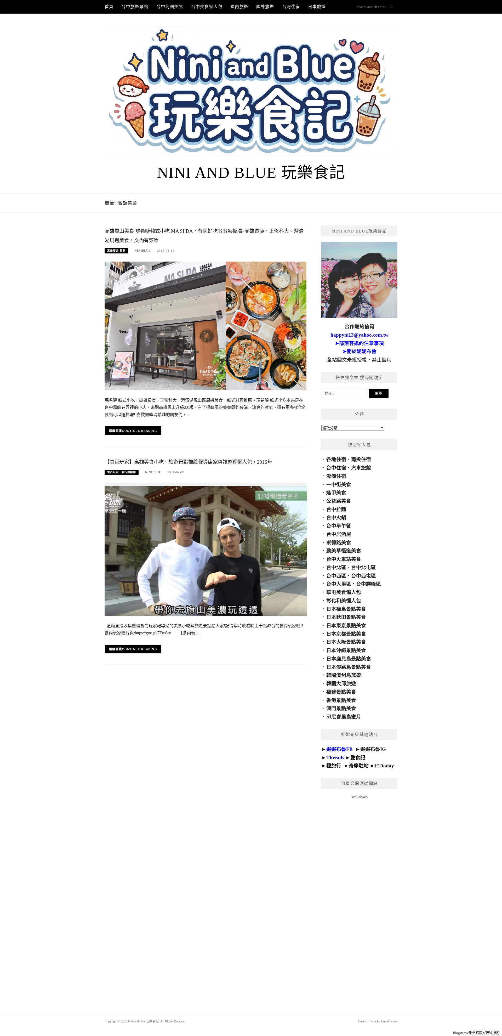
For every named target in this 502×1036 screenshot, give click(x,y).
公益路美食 (338, 501)
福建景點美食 (341, 692)
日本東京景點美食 (346, 625)
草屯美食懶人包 (343, 592)
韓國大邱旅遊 (341, 683)
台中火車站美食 (343, 559)
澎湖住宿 (336, 476)
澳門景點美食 (341, 708)
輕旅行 (333, 765)
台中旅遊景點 (134, 6)
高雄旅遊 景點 (116, 250)
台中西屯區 (363, 576)
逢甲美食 (336, 492)
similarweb (359, 797)
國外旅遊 (265, 6)
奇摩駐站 (359, 765)
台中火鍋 (336, 517)
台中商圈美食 (169, 6)
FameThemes (389, 1021)
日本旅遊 (317, 6)
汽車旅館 (361, 468)
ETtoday (384, 765)
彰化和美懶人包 (343, 600)
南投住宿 (361, 459)
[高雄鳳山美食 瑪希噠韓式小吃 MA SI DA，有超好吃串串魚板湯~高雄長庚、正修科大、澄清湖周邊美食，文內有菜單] (206, 325)
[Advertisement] (359, 899)
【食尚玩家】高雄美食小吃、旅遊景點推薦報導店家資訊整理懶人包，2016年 (188, 462)
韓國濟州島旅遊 (343, 675)
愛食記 (357, 757)
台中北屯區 (363, 567)
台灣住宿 (291, 6)
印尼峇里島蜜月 (343, 717)
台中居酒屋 (338, 534)
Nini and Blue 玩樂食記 (251, 172)
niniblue (143, 250)
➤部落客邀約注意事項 (359, 343)
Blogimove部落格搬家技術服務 (476, 1033)
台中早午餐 (338, 526)
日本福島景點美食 (346, 609)
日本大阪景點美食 (346, 642)
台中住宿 (336, 468)
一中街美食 (338, 484)
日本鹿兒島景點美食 (348, 658)
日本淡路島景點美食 (348, 667)
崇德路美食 (338, 542)
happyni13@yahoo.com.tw (359, 335)
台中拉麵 (336, 509)
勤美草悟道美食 (343, 550)
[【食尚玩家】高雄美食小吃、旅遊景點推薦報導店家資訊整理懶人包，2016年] (206, 549)
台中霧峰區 (368, 584)
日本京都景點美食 (346, 634)
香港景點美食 (341, 700)
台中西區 (336, 576)
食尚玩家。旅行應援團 (121, 472)
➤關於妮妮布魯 (359, 351)
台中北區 (336, 567)
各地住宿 (336, 459)
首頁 (109, 6)
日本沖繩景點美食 (346, 650)
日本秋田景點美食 (346, 617)
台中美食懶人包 (207, 6)
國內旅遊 (239, 6)
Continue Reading (139, 430)
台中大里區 (338, 584)
